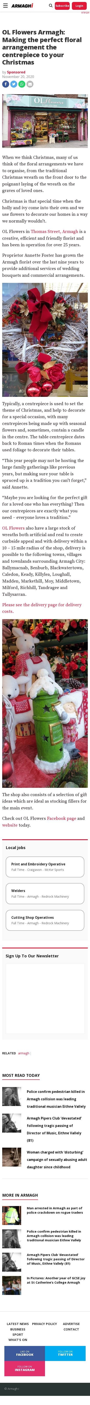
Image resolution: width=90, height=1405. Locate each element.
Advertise (71, 1323)
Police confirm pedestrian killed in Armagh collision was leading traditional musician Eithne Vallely (56, 1099)
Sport (17, 1334)
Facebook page (61, 818)
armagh (23, 1053)
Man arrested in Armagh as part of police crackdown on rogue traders (55, 1210)
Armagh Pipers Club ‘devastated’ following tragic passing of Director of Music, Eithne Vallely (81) (56, 1259)
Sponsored (16, 72)
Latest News (18, 1323)
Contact (71, 1329)
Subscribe (62, 6)
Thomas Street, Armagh (54, 231)
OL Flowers (13, 528)
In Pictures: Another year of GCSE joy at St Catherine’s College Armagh (56, 1280)
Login (79, 6)
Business (17, 1329)
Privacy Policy (44, 1323)
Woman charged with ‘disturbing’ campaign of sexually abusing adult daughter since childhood (57, 1159)
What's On (18, 1339)
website (9, 825)
